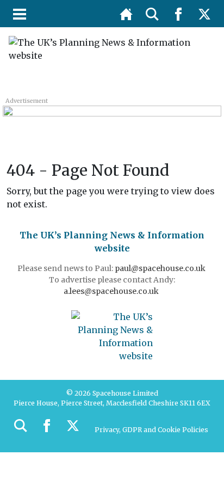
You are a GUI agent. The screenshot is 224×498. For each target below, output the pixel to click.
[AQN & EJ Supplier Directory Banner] (112, 118)
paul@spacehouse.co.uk (161, 268)
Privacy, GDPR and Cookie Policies (151, 430)
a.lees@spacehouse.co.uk (112, 291)
